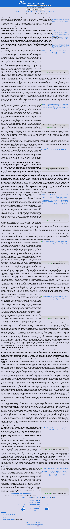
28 (50, 497)
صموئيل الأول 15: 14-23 (48, 263)
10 (24, 497)
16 (33, 497)
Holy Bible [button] (36, 1)
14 (30, 497)
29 (51, 497)
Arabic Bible (45, 5)
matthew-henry (39, 7)
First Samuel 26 (66, 32)
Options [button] (42, 3)
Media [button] (33, 3)
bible (30, 7)
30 (53, 497)
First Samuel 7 (54, 23)
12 (27, 497)
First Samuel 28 (59, 34)
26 (47, 497)
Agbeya (33, 522)
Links (43, 522)
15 (31, 497)
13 (28, 497)
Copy (38, 525)
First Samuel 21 (58, 30)
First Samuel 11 (58, 25)
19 (37, 497)
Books (35, 522)
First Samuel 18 (59, 28)
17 (34, 497)
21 (40, 497)
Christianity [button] (30, 1)
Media (41, 522)
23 (43, 497)
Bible (26, 522)
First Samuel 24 (55, 32)
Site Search (39, 5)
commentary (33, 7)
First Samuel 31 (58, 36)
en (35, 7)
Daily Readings (29, 522)
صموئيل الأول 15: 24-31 (48, 318)
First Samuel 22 (63, 30)
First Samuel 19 (64, 28)
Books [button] (41, 1)
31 (54, 497)
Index (61, 17)
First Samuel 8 (59, 23)
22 (41, 497)
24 (44, 497)
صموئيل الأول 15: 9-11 (48, 169)
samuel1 (43, 7)
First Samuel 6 (67, 21)
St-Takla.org (27, 7)
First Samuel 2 (65, 19)
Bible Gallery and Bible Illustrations (8, 519)
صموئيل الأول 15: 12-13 (47, 220)
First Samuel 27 (54, 34)
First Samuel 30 (54, 47)
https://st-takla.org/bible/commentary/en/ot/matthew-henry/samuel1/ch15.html (35, 524)
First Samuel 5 (62, 21)
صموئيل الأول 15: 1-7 (46, 72)
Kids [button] (49, 1)
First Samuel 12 (63, 25)
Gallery (49, 5)
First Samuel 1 (60, 19)
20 (38, 497)
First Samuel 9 (64, 23)
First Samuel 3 (54, 38)
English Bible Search (6, 514)
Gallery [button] (29, 3)
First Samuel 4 (57, 21)
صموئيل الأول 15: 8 (49, 127)
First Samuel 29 (64, 34)
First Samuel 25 (61, 32)
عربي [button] (38, 3)
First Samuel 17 (54, 28)
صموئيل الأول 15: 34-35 (47, 493)
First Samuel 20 (54, 44)
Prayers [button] (45, 1)
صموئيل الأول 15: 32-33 (49, 449)
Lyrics (37, 522)
